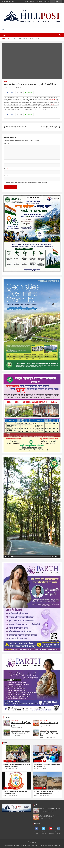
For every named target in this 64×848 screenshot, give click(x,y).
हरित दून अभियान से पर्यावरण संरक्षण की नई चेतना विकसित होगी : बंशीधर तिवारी (17, 765)
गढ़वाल (5, 81)
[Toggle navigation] (4, 35)
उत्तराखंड (12, 720)
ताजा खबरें (16, 720)
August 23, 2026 (15, 727)
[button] (32, 507)
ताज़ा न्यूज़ (7, 717)
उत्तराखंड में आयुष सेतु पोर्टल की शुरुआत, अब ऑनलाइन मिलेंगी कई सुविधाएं (49, 733)
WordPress (57, 845)
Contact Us (46, 1)
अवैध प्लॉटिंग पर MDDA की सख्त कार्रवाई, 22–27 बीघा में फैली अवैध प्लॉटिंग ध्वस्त (46, 792)
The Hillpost (16, 845)
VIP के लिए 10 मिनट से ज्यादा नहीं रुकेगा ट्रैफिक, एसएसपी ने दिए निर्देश (49, 127)
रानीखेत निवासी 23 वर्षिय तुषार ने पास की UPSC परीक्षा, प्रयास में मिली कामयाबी (17, 127)
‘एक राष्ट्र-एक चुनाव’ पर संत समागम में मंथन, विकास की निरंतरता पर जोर (50, 723)
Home (26, 1)
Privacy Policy (39, 1)
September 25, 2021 (9, 87)
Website (6, 176)
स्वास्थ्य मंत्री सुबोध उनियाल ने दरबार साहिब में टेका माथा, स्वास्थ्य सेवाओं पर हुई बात (21, 724)
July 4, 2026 (37, 768)
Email (6, 169)
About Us (32, 1)
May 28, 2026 (7, 795)
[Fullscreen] (58, 556)
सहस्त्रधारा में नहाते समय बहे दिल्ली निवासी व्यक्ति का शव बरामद (20, 733)
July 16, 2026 (7, 768)
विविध (5, 743)
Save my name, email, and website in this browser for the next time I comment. (26, 182)
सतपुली (52, 104)
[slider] (31, 556)
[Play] (5, 556)
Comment (7, 143)
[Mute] (56, 556)
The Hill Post (18, 87)
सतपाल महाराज (52, 99)
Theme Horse (38, 845)
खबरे (35, 805)
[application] (32, 507)
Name (6, 162)
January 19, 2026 (38, 795)
